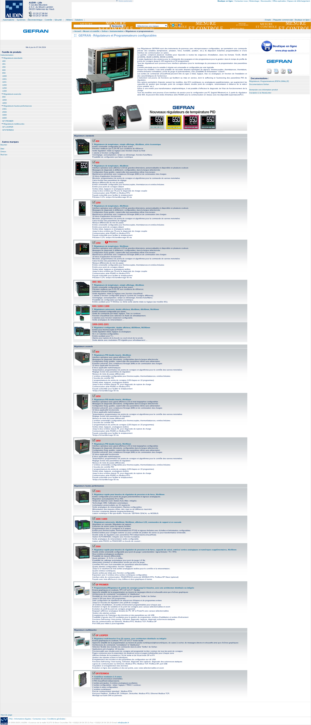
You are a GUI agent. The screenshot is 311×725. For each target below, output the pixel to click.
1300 (4, 91)
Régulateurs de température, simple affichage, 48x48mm (119, 285)
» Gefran (104, 31)
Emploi (268, 20)
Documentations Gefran (259, 84)
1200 (4, 85)
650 (4, 73)
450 (4, 67)
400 (4, 61)
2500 (4, 112)
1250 (4, 88)
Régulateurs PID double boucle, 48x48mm (112, 355)
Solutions (79, 20)
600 (4, 70)
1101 (4, 82)
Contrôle (48, 20)
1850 (4, 103)
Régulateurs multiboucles (13, 124)
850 (4, 97)
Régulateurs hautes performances (17, 106)
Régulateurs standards (12, 58)
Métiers (69, 20)
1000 (4, 76)
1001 (4, 79)
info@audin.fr (123, 723)
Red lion (4, 155)
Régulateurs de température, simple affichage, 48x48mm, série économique (127, 144)
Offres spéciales (279, 1)
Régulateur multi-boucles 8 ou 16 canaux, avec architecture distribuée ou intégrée (130, 639)
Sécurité (58, 20)
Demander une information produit (263, 90)
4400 (4, 118)
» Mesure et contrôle (91, 31)
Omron (3, 152)
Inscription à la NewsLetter (260, 93)
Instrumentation (7, 55)
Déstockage (254, 1)
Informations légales (22, 719)
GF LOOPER (7, 127)
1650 (4, 100)
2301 (4, 109)
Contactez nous (241, 1)
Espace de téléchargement (298, 1)
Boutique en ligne (302, 20)
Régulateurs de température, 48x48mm (111, 166)
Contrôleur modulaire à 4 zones (108, 677)
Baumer (4, 145)
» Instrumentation (115, 31)
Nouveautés (266, 1)
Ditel (2, 149)
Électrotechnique (35, 20)
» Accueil (77, 31)
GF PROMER (7, 121)
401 (4, 64)
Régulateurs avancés (12, 94)
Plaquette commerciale (283, 20)
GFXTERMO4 (8, 130)
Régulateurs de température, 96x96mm (111, 246)
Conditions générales (56, 719)
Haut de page (6, 715)
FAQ (11, 719)
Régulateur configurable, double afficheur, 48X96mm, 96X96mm (122, 327)
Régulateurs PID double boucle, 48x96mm (112, 399)
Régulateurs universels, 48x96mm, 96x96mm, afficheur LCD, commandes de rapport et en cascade (137, 522)
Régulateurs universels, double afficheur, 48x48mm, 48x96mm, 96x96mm (126, 309)
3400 (4, 115)
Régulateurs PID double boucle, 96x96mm (112, 444)
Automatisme (8, 20)
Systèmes (21, 20)
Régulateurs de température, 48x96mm (111, 206)
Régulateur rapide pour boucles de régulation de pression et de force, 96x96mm (129, 494)
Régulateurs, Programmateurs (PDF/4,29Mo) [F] (269, 81)
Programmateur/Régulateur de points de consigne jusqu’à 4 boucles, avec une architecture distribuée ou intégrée (144, 588)
